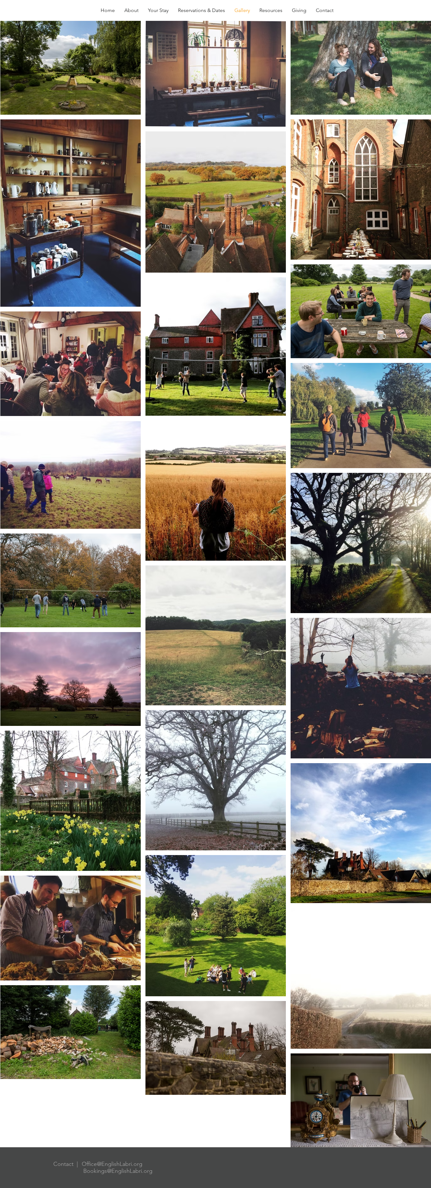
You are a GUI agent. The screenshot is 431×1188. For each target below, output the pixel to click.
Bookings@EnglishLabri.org (117, 1170)
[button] (271, 10)
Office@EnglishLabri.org (112, 1164)
